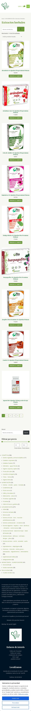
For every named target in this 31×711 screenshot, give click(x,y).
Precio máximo (25, 448)
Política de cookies (23, 694)
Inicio (3, 18)
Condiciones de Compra (15, 655)
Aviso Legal (15, 657)
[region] (15, 695)
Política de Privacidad (15, 651)
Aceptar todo (15, 698)
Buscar (3, 429)
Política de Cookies (15, 653)
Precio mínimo (17, 448)
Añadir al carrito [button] (15, 76)
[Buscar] (20, 29)
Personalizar (15, 703)
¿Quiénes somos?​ (15, 659)
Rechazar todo (15, 707)
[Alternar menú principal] (28, 6)
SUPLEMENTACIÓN (9, 18)
